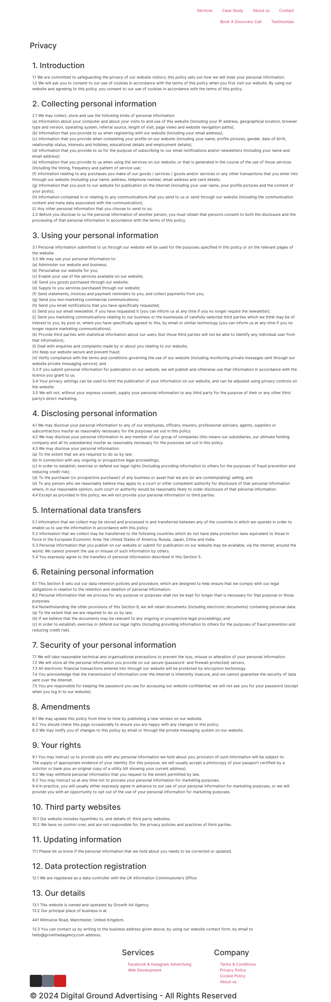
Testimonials (282, 21)
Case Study (232, 10)
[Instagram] (36, 981)
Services (205, 10)
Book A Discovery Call (240, 21)
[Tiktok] (48, 981)
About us (261, 10)
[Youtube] (60, 981)
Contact (286, 10)
